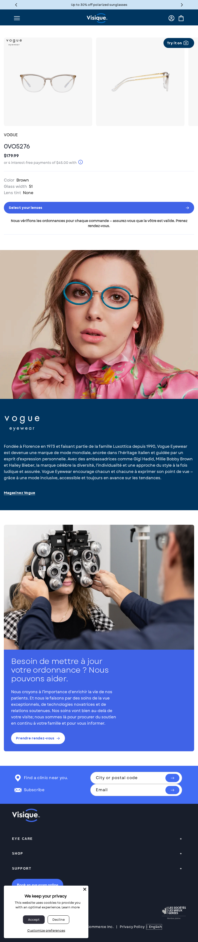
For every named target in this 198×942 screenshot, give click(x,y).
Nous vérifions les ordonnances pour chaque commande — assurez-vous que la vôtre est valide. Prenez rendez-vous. (99, 223)
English (155, 926)
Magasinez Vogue (19, 493)
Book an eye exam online (37, 885)
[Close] (84, 889)
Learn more (71, 907)
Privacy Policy (132, 926)
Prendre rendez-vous (35, 738)
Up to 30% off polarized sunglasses (99, 4)
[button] (182, 5)
